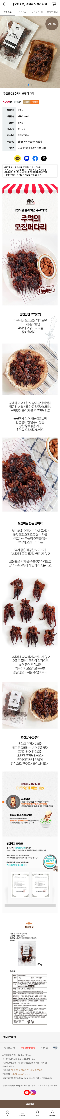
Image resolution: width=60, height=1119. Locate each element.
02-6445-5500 (34, 1070)
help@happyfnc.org (20, 1074)
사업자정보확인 (8, 1047)
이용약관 (44, 1047)
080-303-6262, (18, 1070)
